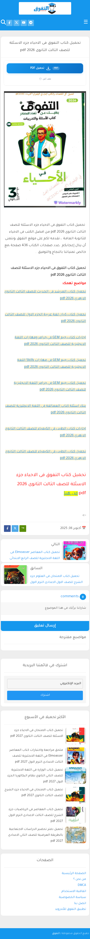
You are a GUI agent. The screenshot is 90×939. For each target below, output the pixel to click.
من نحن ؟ (79, 879)
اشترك (45, 695)
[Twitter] (15, 528)
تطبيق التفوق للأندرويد (70, 909)
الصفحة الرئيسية (74, 873)
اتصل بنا (80, 903)
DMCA (82, 885)
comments (70, 597)
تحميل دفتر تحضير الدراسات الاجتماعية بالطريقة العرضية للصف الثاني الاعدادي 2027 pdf (35, 835)
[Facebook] (7, 528)
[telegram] (31, 23)
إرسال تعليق (45, 626)
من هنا (71, 493)
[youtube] (24, 23)
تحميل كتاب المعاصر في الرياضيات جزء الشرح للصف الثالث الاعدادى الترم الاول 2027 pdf (36, 815)
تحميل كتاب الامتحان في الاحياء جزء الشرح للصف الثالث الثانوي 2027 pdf (34, 793)
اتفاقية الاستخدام (73, 891)
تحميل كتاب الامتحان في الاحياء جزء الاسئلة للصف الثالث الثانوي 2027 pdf (36, 733)
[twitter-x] (16, 23)
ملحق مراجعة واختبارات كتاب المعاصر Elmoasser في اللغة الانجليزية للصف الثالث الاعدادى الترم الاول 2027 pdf (36, 756)
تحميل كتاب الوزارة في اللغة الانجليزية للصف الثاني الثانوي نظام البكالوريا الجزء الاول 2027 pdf (35, 776)
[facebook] (9, 23)
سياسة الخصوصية (72, 897)
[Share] (22, 528)
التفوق (56, 933)
